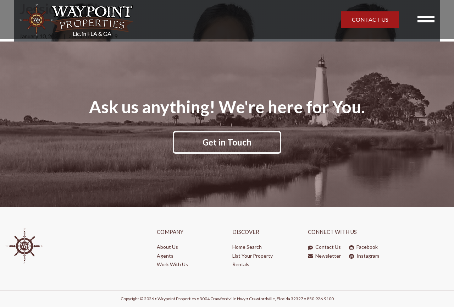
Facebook (366, 247)
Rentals (240, 264)
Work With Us (172, 264)
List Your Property (252, 256)
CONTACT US (370, 19)
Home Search (247, 247)
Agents (165, 256)
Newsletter (327, 256)
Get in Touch (227, 142)
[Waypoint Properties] (156, 19)
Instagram (367, 256)
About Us (167, 247)
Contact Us (327, 247)
